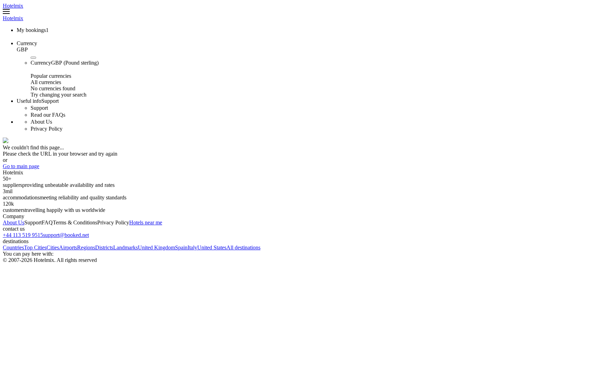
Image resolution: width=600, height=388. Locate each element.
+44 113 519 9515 (23, 235)
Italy (192, 247)
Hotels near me (145, 222)
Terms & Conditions (75, 222)
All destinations (243, 247)
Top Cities (35, 247)
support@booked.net (66, 235)
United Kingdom (156, 247)
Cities (53, 247)
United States (211, 247)
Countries (13, 247)
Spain (181, 247)
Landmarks (125, 247)
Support (33, 222)
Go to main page (21, 166)
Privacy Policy (113, 222)
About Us (13, 222)
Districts (104, 247)
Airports (68, 247)
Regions (86, 247)
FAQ (47, 222)
